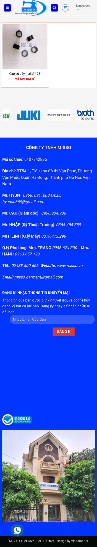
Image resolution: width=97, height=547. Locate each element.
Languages (83, 5)
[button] (7, 8)
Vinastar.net (79, 541)
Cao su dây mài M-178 (24, 73)
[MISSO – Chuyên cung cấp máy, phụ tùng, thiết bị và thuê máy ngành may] (31, 8)
